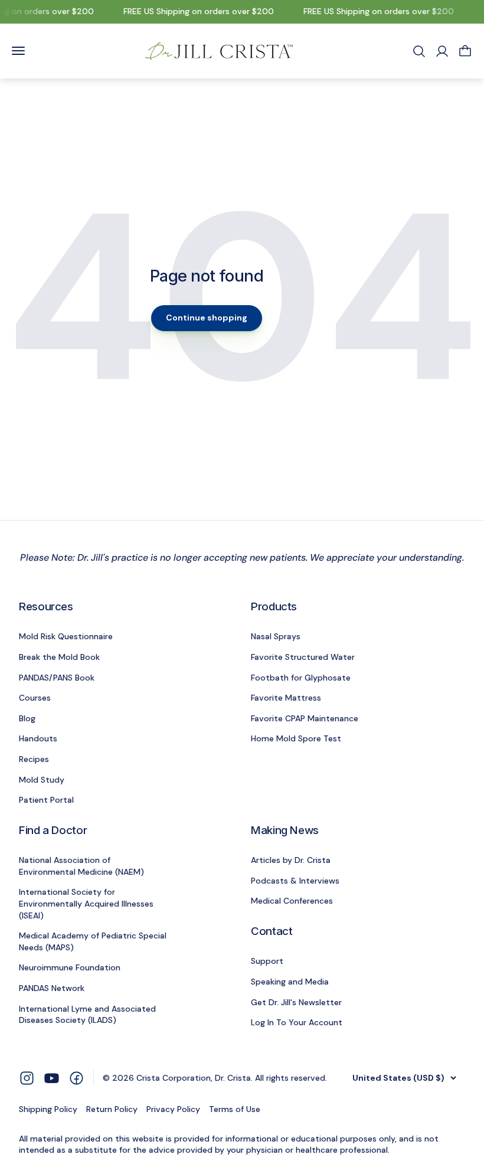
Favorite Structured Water (303, 657)
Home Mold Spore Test (296, 738)
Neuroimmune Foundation (69, 967)
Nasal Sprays (275, 636)
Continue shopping (206, 317)
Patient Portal (46, 799)
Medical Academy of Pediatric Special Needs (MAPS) (92, 941)
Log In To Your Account (296, 1022)
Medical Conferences (292, 900)
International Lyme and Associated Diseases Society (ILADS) (87, 1014)
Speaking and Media (290, 981)
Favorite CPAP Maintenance (304, 718)
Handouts (38, 738)
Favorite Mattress (286, 697)
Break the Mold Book (59, 657)
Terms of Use (234, 1109)
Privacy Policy (173, 1109)
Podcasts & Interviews (295, 880)
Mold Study (41, 779)
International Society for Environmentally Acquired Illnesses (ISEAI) (86, 903)
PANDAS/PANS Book (56, 677)
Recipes (34, 759)
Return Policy (112, 1109)
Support (267, 961)
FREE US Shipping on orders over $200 (195, 11)
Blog (27, 718)
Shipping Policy (48, 1109)
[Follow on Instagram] (27, 1077)
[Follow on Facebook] (76, 1077)
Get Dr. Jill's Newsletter (296, 1002)
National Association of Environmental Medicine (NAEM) (81, 866)
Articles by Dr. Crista (291, 860)
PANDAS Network (51, 988)
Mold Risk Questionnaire (66, 636)
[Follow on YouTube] (52, 1078)
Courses (35, 697)
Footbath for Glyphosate (301, 677)
